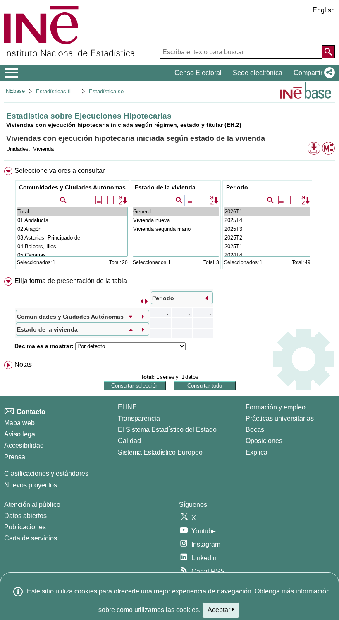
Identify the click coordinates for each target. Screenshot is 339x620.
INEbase (14, 91)
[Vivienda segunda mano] (176, 229)
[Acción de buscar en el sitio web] (328, 51)
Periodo (237, 187)
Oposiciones (264, 440)
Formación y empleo (276, 407)
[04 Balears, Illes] (72, 246)
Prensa (14, 456)
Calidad (129, 440)
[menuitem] (169, 220)
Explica (256, 452)
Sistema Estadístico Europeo (160, 452)
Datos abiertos (25, 515)
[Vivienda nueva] (176, 220)
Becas (255, 429)
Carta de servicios (30, 538)
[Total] (72, 211)
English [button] (324, 10)
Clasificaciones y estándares (46, 473)
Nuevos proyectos (30, 485)
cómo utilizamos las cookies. (159, 609)
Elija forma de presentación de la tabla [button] (70, 280)
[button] (312, 72)
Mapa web (19, 422)
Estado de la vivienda (165, 187)
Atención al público (32, 504)
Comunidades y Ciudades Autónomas (72, 187)
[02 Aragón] (72, 229)
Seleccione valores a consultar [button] (59, 170)
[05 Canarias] (72, 255)
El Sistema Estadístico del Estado (167, 429)
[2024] (267, 255)
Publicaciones (25, 526)
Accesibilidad (24, 445)
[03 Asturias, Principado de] (72, 237)
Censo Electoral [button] (198, 72)
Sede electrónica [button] (257, 72)
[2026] (267, 211)
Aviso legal (20, 434)
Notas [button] (23, 364)
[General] (176, 211)
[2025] (267, 220)
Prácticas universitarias (280, 418)
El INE (127, 407)
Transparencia (139, 418)
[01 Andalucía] (72, 220)
